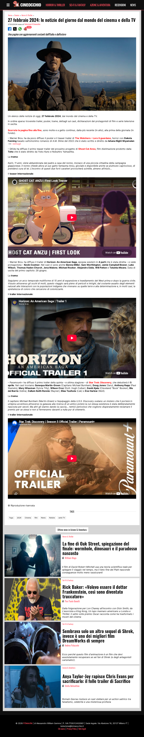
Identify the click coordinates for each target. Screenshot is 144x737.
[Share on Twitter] (15, 29)
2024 (19, 518)
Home (10, 15)
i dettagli (16, 143)
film (36, 518)
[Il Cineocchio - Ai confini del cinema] (26, 5)
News (133, 5)
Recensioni (120, 5)
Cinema (16, 15)
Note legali (82, 728)
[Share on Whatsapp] (20, 29)
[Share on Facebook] (9, 29)
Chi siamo (61, 728)
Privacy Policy (72, 728)
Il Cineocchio (27, 723)
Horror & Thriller (55, 5)
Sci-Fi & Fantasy (77, 5)
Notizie (52, 518)
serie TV (61, 518)
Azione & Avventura (100, 5)
